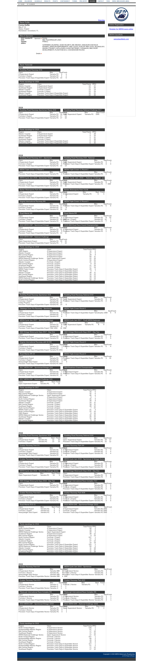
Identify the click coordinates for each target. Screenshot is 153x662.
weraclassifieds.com (121, 39)
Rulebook (28, 1)
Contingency (65, 1)
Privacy (133, 656)
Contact (101, 1)
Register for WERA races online (121, 29)
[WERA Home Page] (121, 21)
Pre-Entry (83, 1)
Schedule (38, 1)
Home (20, 1)
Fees (108, 1)
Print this (101, 20)
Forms (74, 1)
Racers (92, 1)
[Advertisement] (121, 79)
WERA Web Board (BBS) (120, 1)
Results (47, 1)
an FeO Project (126, 656)
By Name (21, 4)
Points (55, 1)
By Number (31, 4)
